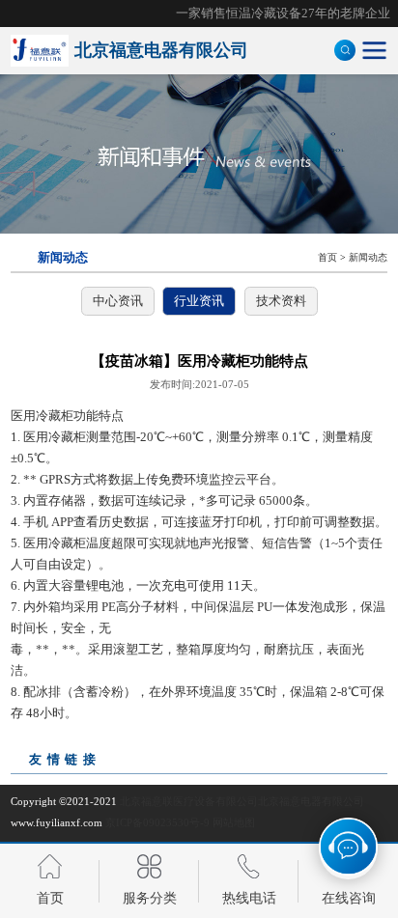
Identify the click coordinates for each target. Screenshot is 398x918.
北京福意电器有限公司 (311, 801)
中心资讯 (118, 300)
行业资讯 (199, 300)
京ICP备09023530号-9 (157, 822)
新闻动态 (368, 257)
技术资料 (281, 300)
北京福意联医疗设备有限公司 (189, 801)
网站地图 (234, 822)
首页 (327, 257)
